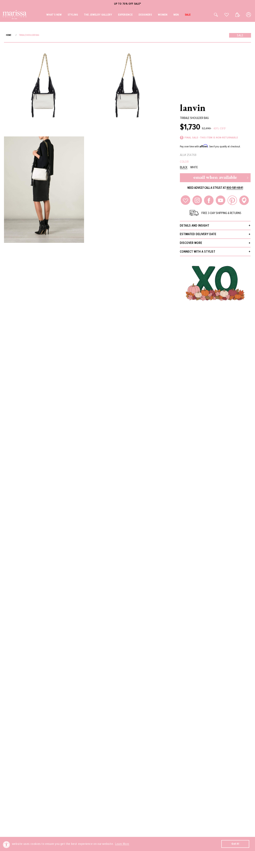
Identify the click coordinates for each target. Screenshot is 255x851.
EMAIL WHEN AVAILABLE (215, 178)
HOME (8, 35)
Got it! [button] (235, 843)
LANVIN (193, 107)
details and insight (194, 226)
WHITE (194, 167)
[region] (127, 4)
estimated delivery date (198, 234)
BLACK (183, 167)
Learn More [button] (122, 844)
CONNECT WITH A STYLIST (197, 252)
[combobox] (212, 15)
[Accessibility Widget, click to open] (6, 844)
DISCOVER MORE (191, 243)
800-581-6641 (235, 188)
